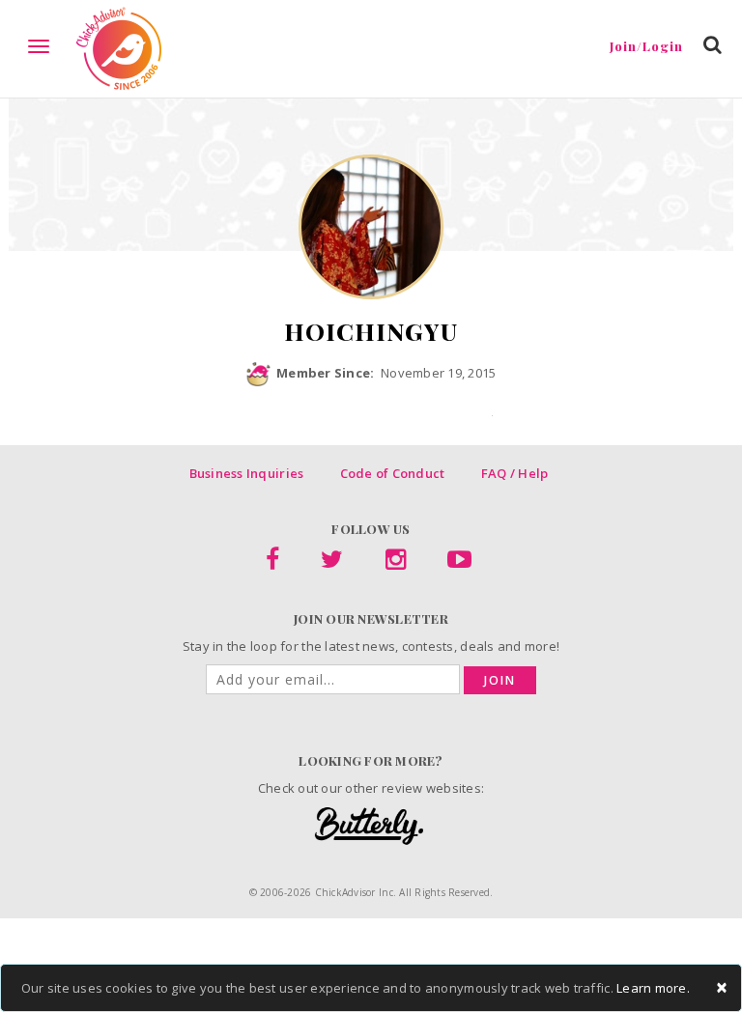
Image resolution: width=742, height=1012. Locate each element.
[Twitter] (332, 563)
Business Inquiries (246, 473)
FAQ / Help (515, 473)
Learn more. (653, 988)
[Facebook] (272, 563)
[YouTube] (459, 563)
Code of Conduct (392, 473)
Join (500, 680)
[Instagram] (396, 563)
